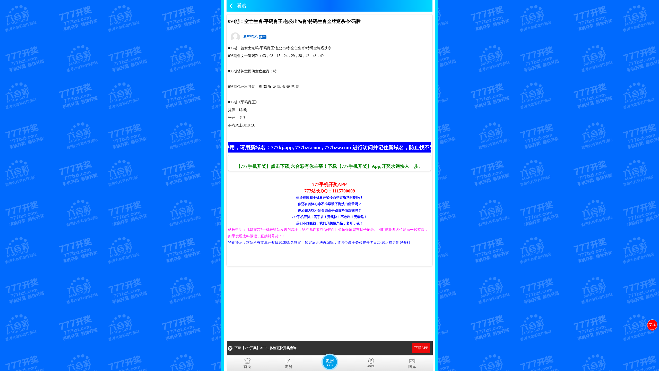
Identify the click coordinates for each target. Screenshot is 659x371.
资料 (371, 367)
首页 (247, 367)
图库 (412, 367)
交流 (652, 324)
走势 (288, 367)
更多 (330, 362)
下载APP (421, 348)
